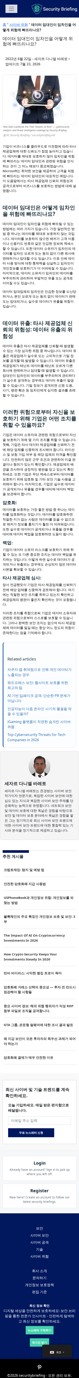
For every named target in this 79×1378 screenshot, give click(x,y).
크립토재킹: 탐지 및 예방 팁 (24, 869)
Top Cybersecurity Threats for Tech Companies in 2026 (36, 737)
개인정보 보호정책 (39, 1284)
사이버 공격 (39, 1242)
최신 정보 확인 (39, 1305)
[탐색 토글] (11, 9)
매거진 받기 (39, 1342)
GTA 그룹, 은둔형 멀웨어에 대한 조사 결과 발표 (38, 1025)
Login (40, 1163)
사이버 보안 (39, 1235)
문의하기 (39, 1277)
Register (39, 1191)
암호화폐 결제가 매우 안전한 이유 (29, 1057)
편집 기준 (39, 1291)
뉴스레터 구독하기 (39, 1330)
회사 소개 (39, 1270)
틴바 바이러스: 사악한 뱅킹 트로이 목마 (33, 973)
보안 (39, 1228)
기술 (39, 1249)
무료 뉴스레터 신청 (31, 1133)
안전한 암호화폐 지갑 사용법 (25, 884)
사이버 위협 (18, 24)
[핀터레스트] (39, 1367)
